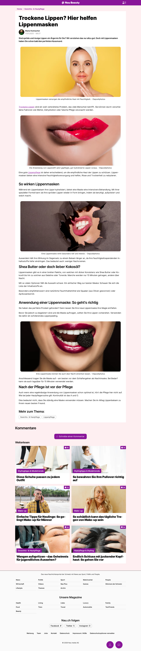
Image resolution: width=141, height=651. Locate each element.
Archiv (63, 588)
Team (39, 633)
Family (107, 603)
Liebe (63, 603)
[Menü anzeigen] (124, 2)
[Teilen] (110, 644)
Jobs (46, 633)
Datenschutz (65, 633)
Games (85, 584)
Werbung (30, 633)
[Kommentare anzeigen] (118, 644)
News (18, 580)
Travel (63, 607)
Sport (63, 580)
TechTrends (109, 607)
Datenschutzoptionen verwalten (102, 633)
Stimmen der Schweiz (113, 584)
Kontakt (54, 633)
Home (19, 9)
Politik (40, 580)
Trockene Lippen (27, 107)
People (108, 580)
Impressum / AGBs (80, 633)
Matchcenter (88, 580)
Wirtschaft (20, 584)
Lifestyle (19, 588)
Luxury (85, 603)
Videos (41, 584)
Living (40, 603)
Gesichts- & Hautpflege (34, 9)
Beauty (18, 611)
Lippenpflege (34, 172)
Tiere (40, 607)
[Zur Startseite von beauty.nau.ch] (71, 2)
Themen (41, 588)
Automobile (87, 607)
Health (18, 603)
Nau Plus (64, 584)
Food (18, 607)
